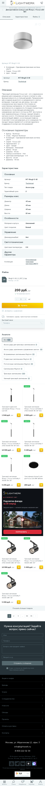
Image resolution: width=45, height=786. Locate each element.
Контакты (5, 733)
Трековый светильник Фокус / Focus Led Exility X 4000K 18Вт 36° (33, 561)
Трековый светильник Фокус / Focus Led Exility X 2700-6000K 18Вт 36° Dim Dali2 (11, 562)
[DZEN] (28, 763)
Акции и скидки (8, 678)
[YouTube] (11, 763)
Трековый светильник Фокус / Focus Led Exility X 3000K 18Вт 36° (11, 596)
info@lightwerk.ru (22, 746)
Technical (22, 82)
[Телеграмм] (17, 763)
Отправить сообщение (22, 663)
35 (31, 616)
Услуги (4, 692)
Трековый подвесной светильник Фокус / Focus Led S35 (11, 409)
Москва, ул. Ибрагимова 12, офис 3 (22, 742)
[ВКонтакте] (22, 763)
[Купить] (19, 415)
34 (27, 616)
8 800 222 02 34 (22, 751)
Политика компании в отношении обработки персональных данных (22, 768)
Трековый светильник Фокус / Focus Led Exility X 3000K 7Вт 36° (11, 478)
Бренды (5, 685)
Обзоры (5, 712)
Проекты (5, 719)
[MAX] (34, 763)
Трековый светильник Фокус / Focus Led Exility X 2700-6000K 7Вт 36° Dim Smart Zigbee (33, 410)
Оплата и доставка (9, 726)
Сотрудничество (8, 699)
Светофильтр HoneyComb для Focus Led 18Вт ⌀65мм (33, 477)
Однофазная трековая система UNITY (32, 262)
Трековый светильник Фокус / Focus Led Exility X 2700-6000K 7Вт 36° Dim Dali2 (11, 445)
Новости (5, 706)
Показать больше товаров (23, 608)
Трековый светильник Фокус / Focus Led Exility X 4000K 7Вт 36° (33, 444)
